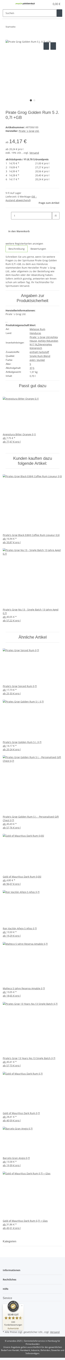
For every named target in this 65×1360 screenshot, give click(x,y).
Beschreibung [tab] (16, 248)
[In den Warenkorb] (8, 38)
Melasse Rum (37, 329)
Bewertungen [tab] (38, 248)
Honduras (35, 333)
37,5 (32, 368)
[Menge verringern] (8, 215)
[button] (44, 4)
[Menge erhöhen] (55, 223)
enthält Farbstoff (39, 352)
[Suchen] (59, 13)
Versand (34, 152)
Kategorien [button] (10, 1241)
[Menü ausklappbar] (7, 4)
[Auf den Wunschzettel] (53, 46)
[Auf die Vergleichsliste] (46, 46)
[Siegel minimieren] (22, 1305)
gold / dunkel (37, 360)
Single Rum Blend (40, 356)
